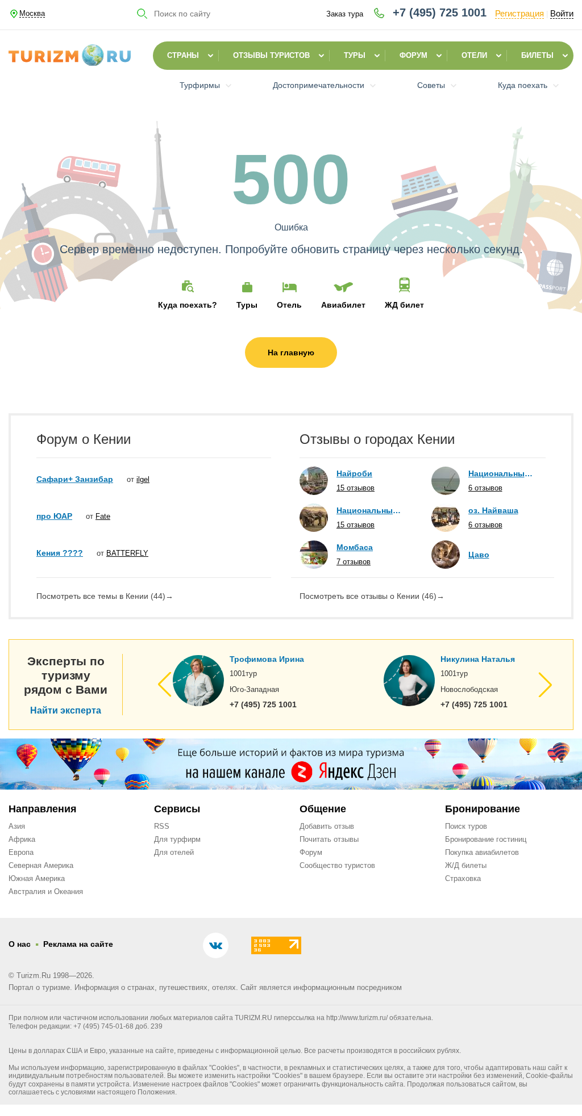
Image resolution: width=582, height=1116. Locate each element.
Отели (474, 55)
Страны (183, 55)
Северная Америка (41, 865)
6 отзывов (485, 488)
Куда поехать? (187, 304)
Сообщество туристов (337, 865)
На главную (291, 352)
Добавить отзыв (327, 826)
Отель (289, 304)
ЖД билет (404, 304)
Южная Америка (37, 878)
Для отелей (174, 852)
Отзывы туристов (271, 55)
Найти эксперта (65, 710)
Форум (413, 55)
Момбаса (354, 547)
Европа (21, 852)
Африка (22, 839)
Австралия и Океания (46, 891)
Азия (17, 826)
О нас (20, 944)
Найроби (354, 473)
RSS (161, 826)
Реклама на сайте (78, 944)
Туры (354, 55)
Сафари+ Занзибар (74, 479)
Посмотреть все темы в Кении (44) (104, 596)
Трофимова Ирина (267, 659)
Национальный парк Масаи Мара (369, 510)
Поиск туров (466, 826)
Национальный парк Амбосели (501, 473)
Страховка (463, 878)
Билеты (537, 55)
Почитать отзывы (329, 839)
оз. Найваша (493, 510)
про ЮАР (54, 516)
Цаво (478, 554)
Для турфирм (177, 839)
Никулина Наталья (477, 659)
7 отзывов (353, 561)
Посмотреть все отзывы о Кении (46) (372, 596)
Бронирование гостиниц (485, 839)
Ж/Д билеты (466, 865)
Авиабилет (343, 304)
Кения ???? (59, 552)
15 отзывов (355, 488)
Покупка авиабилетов (482, 852)
